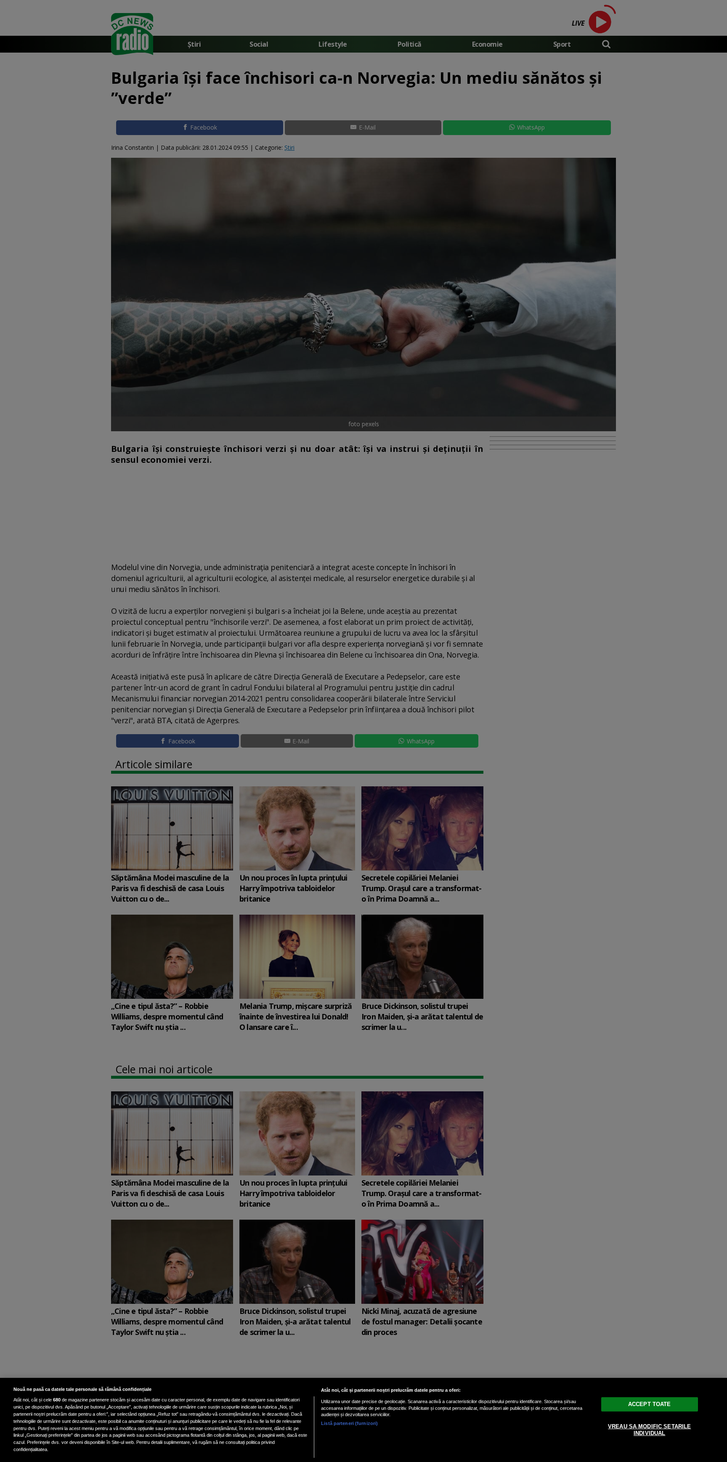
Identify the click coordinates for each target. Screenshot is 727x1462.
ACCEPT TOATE (649, 1404)
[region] (363, 1420)
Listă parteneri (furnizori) (349, 1423)
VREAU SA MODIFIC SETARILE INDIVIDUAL (649, 1429)
